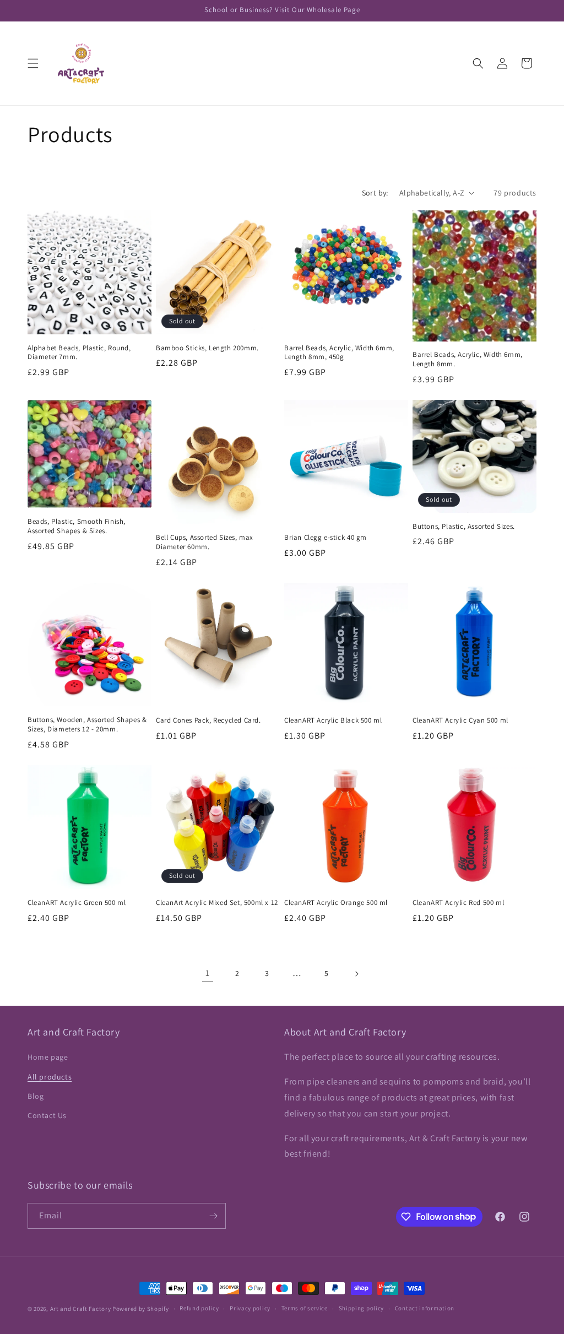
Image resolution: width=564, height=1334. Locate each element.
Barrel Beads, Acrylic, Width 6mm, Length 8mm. (468, 359)
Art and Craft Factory (80, 1309)
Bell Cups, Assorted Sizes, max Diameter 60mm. (204, 542)
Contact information (424, 1308)
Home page (48, 1057)
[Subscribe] (213, 1216)
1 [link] (207, 973)
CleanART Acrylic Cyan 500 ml (460, 720)
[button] (33, 63)
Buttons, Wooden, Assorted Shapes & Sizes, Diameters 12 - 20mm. (87, 724)
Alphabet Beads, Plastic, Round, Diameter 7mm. (79, 353)
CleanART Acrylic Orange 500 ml (336, 902)
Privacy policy (250, 1308)
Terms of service (304, 1308)
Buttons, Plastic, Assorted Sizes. (464, 526)
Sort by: (375, 193)
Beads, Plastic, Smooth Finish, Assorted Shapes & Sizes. (77, 526)
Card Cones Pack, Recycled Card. (208, 720)
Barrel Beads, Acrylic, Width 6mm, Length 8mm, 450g (339, 353)
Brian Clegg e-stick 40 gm (325, 537)
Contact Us (47, 1115)
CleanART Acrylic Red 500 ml (458, 902)
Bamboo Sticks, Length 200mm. (207, 348)
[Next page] (356, 974)
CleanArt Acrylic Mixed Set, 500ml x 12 (217, 902)
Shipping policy (361, 1308)
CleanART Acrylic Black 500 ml (333, 720)
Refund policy (199, 1308)
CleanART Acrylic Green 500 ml (77, 902)
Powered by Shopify (140, 1309)
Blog (36, 1096)
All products (50, 1077)
